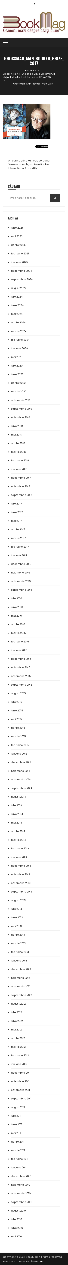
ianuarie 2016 (19, 650)
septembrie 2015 (21, 685)
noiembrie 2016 (20, 572)
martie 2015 (18, 736)
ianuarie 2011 (18, 1167)
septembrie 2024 (22, 279)
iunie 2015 (17, 710)
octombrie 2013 (21, 883)
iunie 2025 (17, 228)
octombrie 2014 (21, 779)
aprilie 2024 (18, 322)
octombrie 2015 (21, 676)
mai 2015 (16, 719)
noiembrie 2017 (20, 486)
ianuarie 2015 (19, 753)
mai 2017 (16, 521)
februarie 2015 (20, 745)
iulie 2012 (16, 1012)
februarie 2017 (20, 547)
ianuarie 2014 (19, 857)
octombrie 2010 (21, 1193)
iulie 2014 (16, 805)
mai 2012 (16, 1029)
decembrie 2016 (21, 564)
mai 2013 (16, 926)
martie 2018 (18, 452)
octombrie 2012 (21, 986)
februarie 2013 (20, 952)
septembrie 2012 (21, 995)
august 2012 (18, 1004)
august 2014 (18, 797)
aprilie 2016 (18, 624)
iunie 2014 (17, 814)
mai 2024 (17, 314)
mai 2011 (16, 1133)
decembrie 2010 (21, 1176)
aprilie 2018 (18, 443)
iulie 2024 (17, 296)
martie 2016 (18, 633)
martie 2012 (18, 1047)
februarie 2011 (19, 1159)
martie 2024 (19, 331)
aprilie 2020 (18, 383)
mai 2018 (16, 434)
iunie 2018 (17, 426)
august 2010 (18, 1210)
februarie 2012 (20, 1055)
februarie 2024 (20, 340)
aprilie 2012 (18, 1038)
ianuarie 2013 (19, 960)
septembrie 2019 (21, 409)
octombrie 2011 (20, 1090)
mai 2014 (16, 822)
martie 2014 (18, 840)
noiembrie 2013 (20, 874)
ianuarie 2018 (19, 469)
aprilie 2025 (18, 245)
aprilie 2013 (18, 935)
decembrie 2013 (21, 866)
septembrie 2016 (21, 590)
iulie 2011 (16, 1116)
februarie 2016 (20, 641)
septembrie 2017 (21, 495)
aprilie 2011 (17, 1142)
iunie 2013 (17, 917)
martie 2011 (18, 1150)
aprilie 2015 (18, 728)
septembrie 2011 (21, 1098)
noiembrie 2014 (20, 771)
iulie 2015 (16, 702)
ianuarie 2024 (19, 348)
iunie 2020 (17, 374)
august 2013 (18, 900)
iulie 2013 (16, 909)
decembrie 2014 (21, 762)
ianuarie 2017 (19, 555)
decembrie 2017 (21, 478)
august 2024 (19, 288)
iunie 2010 (17, 1228)
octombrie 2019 (21, 400)
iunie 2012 (17, 1021)
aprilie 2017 (18, 529)
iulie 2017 (16, 503)
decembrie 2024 (21, 271)
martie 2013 (18, 943)
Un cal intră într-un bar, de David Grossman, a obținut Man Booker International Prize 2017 (28, 164)
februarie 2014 (20, 848)
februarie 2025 (20, 253)
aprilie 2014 (18, 831)
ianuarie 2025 (19, 262)
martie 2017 (18, 538)
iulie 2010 (16, 1219)
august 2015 (18, 693)
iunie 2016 (17, 607)
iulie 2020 (17, 365)
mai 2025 (16, 236)
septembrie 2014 (21, 788)
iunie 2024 (17, 305)
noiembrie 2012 (20, 978)
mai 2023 (16, 357)
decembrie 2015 (21, 659)
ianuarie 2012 (19, 1064)
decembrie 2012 (21, 969)
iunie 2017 (17, 512)
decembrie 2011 (20, 1073)
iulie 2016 (16, 598)
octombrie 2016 (21, 581)
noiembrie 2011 (20, 1081)
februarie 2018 (20, 460)
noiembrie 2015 (20, 667)
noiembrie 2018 (20, 417)
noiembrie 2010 (20, 1185)
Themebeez (37, 1261)
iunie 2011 (16, 1124)
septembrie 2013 (21, 891)
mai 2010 (16, 1236)
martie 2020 (18, 391)
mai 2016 (16, 616)
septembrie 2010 (21, 1202)
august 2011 (18, 1107)
